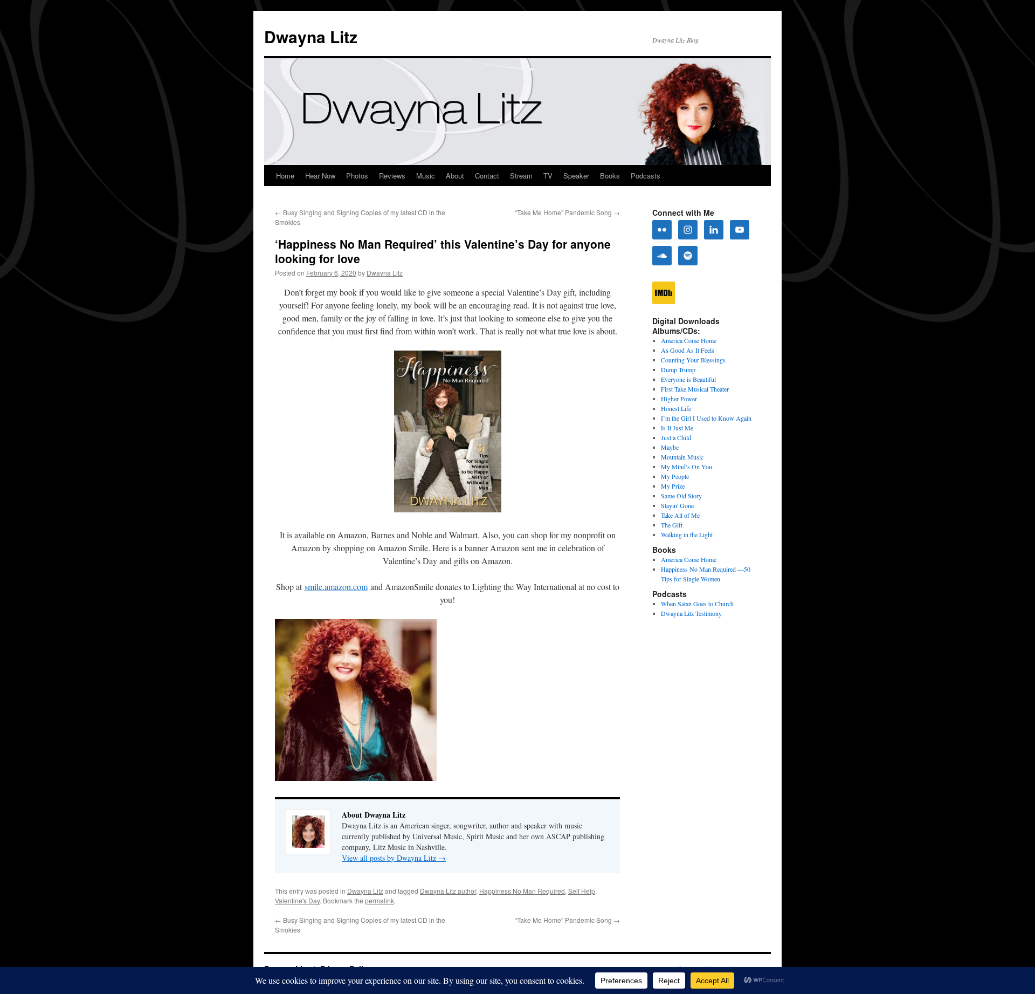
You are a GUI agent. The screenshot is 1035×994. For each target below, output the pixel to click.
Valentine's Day (297, 900)
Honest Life (676, 408)
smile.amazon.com (336, 586)
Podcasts (645, 175)
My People (675, 476)
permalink (379, 900)
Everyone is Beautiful (688, 379)
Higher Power (679, 398)
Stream (521, 175)
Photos (357, 175)
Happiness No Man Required (522, 890)
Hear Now (320, 175)
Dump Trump (678, 369)
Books (610, 175)
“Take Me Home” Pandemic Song (567, 212)
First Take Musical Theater (695, 389)
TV (548, 175)
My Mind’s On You (686, 466)
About (455, 175)
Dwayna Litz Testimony (691, 613)
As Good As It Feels (687, 350)
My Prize (673, 486)
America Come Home (688, 340)
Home (285, 175)
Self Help (581, 890)
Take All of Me (680, 515)
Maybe (670, 447)
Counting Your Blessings (693, 359)
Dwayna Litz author (448, 890)
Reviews (392, 175)
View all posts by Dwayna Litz (394, 858)
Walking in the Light (687, 534)
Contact (487, 175)
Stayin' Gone (677, 505)
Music (425, 175)
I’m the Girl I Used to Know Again (706, 418)
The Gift (671, 524)
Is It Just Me (677, 427)
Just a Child (676, 437)
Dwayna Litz (310, 36)
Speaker (576, 175)
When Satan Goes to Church (697, 603)
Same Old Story (681, 495)
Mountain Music (682, 457)
